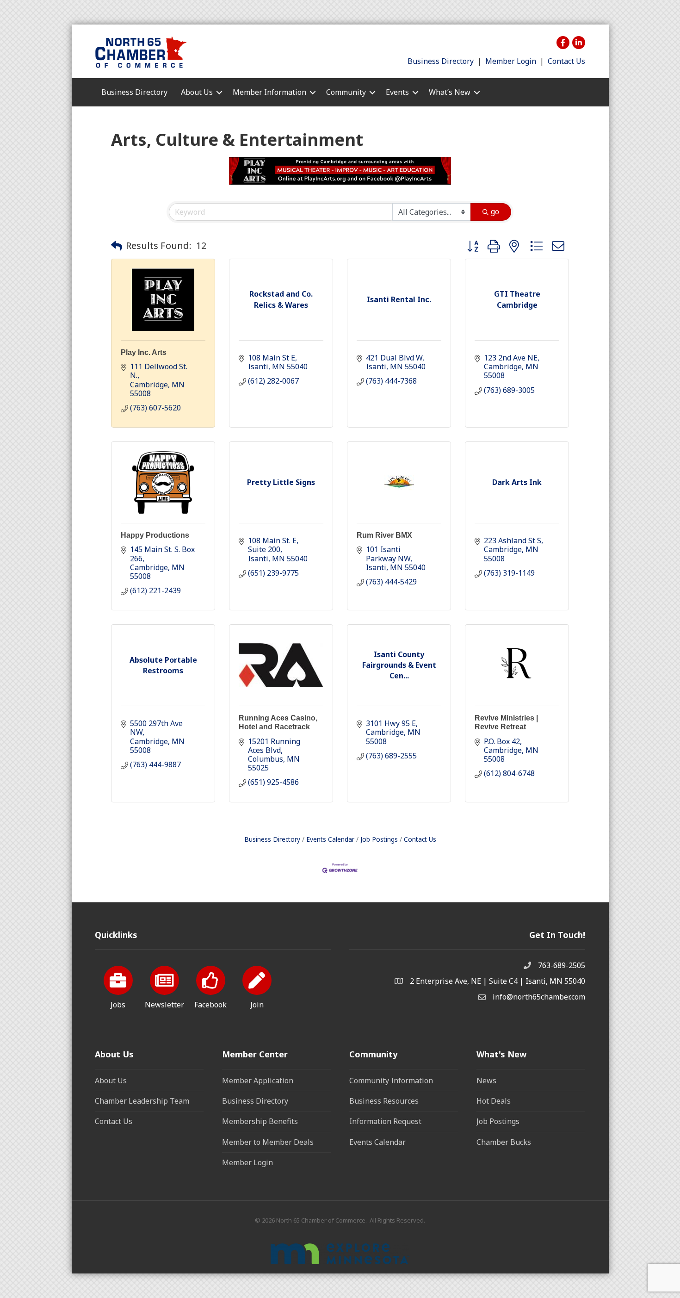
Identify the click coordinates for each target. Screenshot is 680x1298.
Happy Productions (155, 535)
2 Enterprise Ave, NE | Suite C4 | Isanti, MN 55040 (497, 981)
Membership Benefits (260, 1121)
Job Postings (379, 839)
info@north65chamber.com (539, 997)
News (486, 1080)
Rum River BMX (384, 535)
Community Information (391, 1080)
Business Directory (441, 61)
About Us (111, 1080)
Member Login (510, 61)
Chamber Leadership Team (142, 1101)
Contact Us (566, 61)
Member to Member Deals (268, 1142)
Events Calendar (330, 839)
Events (397, 92)
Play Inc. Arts (144, 352)
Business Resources (384, 1101)
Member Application (257, 1080)
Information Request (385, 1121)
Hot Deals (493, 1101)
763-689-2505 (561, 965)
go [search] (495, 211)
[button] (116, 245)
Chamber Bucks (503, 1142)
